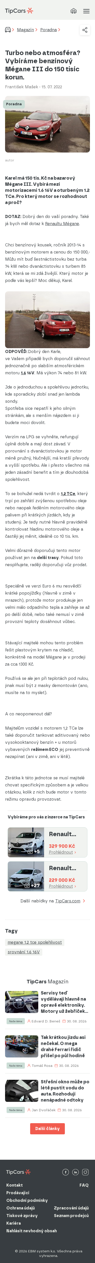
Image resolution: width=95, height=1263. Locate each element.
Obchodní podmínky (27, 1200)
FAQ (84, 1185)
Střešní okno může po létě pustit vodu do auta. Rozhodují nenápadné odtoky (65, 1091)
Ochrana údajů (20, 1208)
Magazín (25, 29)
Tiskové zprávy (22, 1215)
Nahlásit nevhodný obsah (31, 1230)
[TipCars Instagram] (85, 1172)
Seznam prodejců (71, 1215)
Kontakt (14, 1185)
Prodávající (17, 1192)
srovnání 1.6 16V (24, 952)
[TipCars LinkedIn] (75, 1172)
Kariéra (13, 1223)
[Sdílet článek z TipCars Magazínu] (85, 30)
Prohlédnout (61, 852)
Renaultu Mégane (62, 223)
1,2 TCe (68, 493)
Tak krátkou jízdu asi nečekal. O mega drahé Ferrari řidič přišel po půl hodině (63, 1046)
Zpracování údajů (71, 1208)
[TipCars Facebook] (65, 1172)
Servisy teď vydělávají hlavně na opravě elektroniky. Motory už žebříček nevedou (63, 1002)
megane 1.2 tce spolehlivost (35, 942)
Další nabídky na (50, 901)
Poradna (48, 29)
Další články (47, 1128)
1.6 (23, 373)
